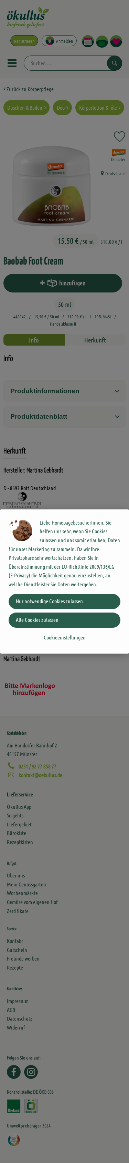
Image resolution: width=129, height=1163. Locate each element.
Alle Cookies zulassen (37, 619)
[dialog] (64, 581)
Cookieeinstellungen (65, 637)
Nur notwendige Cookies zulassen (49, 601)
